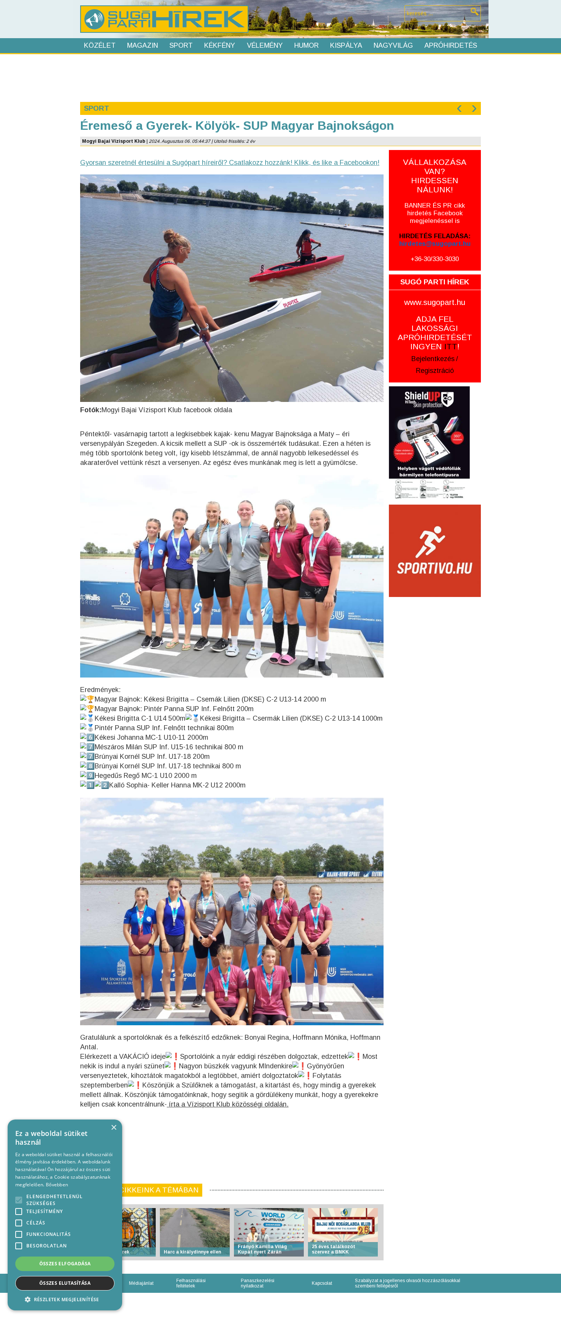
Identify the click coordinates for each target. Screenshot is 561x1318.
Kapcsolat (322, 1283)
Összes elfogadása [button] (65, 1263)
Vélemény (265, 45)
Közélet (100, 45)
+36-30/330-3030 (435, 259)
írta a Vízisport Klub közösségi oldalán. (228, 1104)
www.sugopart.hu (434, 302)
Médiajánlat (141, 1283)
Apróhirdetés (450, 45)
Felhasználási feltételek (191, 1283)
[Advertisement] (280, 77)
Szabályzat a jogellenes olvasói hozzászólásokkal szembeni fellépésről (407, 1283)
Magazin (142, 45)
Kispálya (346, 45)
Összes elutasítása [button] (64, 1283)
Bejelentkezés (433, 359)
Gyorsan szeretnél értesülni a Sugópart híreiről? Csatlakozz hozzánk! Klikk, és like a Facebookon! (229, 162)
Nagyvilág (393, 45)
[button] (64, 1299)
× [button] (113, 1128)
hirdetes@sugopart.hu (435, 243)
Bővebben (57, 1184)
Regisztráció (435, 370)
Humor (306, 45)
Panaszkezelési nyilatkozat (257, 1283)
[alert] (65, 1215)
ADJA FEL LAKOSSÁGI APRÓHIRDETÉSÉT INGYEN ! (435, 333)
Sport (181, 45)
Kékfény (219, 45)
